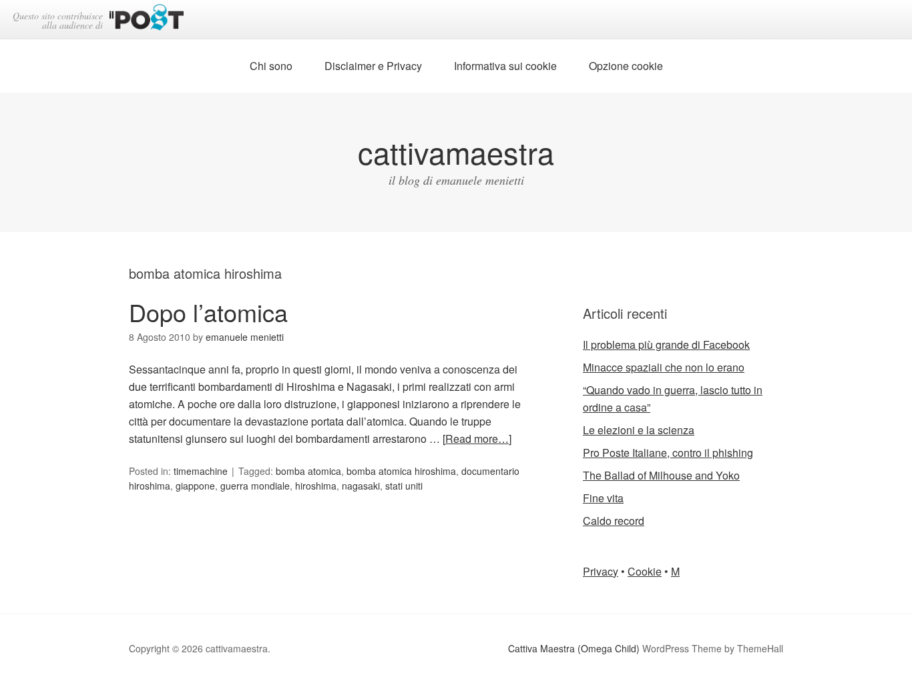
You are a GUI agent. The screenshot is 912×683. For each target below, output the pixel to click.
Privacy (600, 571)
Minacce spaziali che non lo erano (663, 367)
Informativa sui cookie (505, 65)
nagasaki (361, 485)
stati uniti (404, 485)
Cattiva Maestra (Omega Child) (574, 648)
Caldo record (613, 520)
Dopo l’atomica (208, 312)
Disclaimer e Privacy (373, 65)
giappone (195, 485)
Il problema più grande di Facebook (666, 344)
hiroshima (315, 485)
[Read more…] (477, 438)
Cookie (645, 571)
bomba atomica (308, 471)
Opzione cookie (626, 65)
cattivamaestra (456, 151)
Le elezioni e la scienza (638, 430)
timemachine (201, 471)
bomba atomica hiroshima (401, 471)
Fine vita (603, 498)
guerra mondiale (255, 485)
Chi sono (271, 65)
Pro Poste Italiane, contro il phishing (668, 452)
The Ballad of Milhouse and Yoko (661, 475)
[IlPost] (146, 19)
